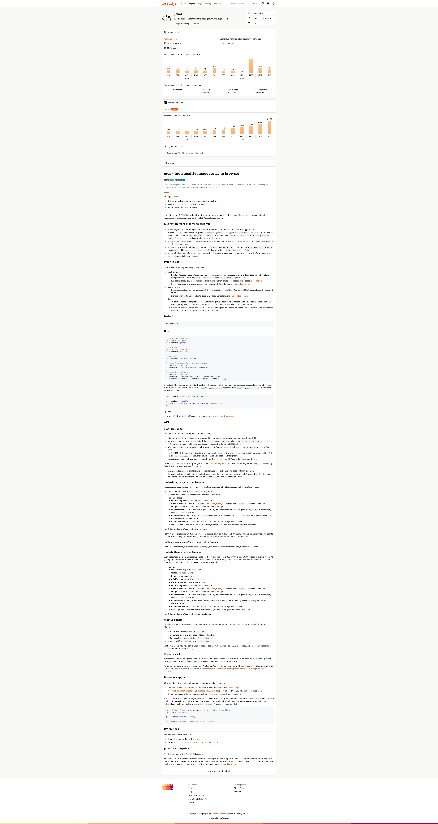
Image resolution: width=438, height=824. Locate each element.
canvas (220, 687)
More (216, 3)
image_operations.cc (199, 742)
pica (165, 109)
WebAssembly (186, 691)
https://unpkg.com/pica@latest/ (220, 416)
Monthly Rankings (196, 795)
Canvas (196, 24)
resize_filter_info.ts (219, 504)
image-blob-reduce (240, 215)
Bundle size (185, 153)
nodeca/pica (169, 39)
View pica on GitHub (217, 771)
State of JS (239, 792)
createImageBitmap (220, 463)
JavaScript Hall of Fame (199, 799)
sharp (241, 698)
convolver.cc (215, 742)
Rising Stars (239, 788)
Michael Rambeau (219, 814)
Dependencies (174, 146)
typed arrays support (217, 694)
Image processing (182, 24)
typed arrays (233, 687)
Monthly (208, 4)
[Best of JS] (169, 3)
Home (183, 4)
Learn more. (232, 764)
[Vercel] (224, 818)
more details (256, 281)
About (191, 803)
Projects (192, 4)
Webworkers (173, 691)
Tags (200, 4)
